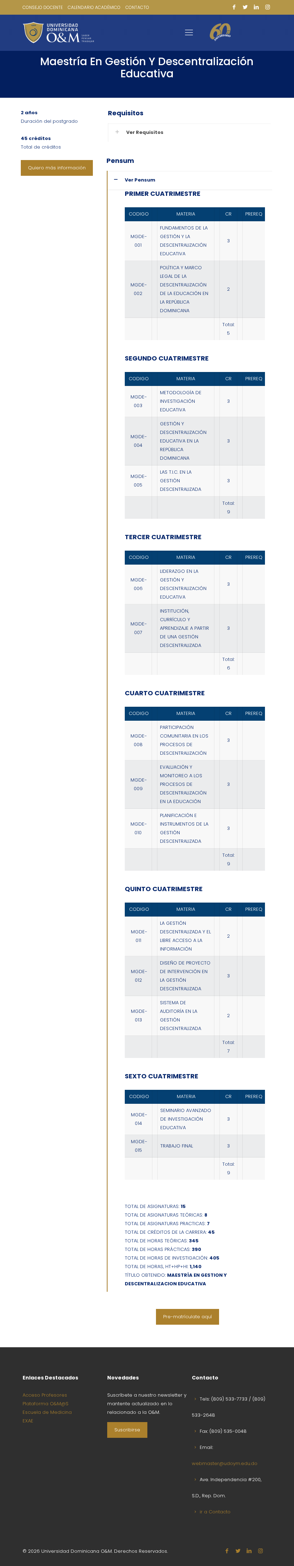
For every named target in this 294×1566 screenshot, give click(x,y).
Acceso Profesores (45, 1395)
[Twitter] (245, 7)
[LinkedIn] (256, 7)
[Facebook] (234, 7)
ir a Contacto (215, 1511)
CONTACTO (137, 7)
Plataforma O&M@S (45, 1403)
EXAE (28, 1420)
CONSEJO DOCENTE (43, 7)
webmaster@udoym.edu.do (224, 1463)
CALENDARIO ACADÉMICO (94, 7)
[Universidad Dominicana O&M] (58, 32)
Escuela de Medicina (47, 1412)
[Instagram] (267, 7)
